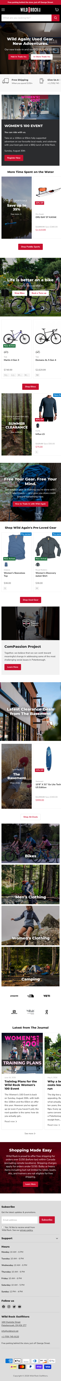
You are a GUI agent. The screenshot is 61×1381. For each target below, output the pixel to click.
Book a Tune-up (39, 293)
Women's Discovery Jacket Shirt (46, 574)
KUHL (38, 431)
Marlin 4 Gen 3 (11, 360)
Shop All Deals (39, 58)
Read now (10, 1121)
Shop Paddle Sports (30, 246)
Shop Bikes (20, 58)
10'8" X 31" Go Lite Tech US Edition (48, 786)
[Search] (56, 18)
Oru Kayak (40, 214)
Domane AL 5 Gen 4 (46, 360)
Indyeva (7, 570)
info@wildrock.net (9, 1331)
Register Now (13, 157)
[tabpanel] (30, 9)
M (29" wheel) (20, 375)
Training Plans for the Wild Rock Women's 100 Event (21, 1085)
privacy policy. (26, 1230)
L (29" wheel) (14, 375)
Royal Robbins (41, 570)
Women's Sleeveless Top (14, 574)
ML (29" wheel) (27, 375)
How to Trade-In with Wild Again (30, 504)
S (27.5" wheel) (7, 375)
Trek (5, 357)
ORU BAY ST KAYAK (46, 217)
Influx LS (40, 434)
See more (29, 1133)
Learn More (12, 667)
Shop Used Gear (30, 599)
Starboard (39, 781)
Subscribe (47, 1219)
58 (37, 375)
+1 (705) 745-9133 (10, 1336)
